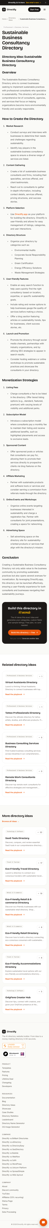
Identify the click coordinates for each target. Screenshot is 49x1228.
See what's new (32, 2)
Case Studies (7, 1112)
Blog (4, 1101)
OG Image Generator (11, 1127)
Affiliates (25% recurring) (13, 1197)
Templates (6, 1068)
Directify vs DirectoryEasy (13, 1146)
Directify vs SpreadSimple (13, 1171)
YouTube (6, 1194)
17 (41, 863)
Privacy (5, 1208)
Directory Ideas (12, 19)
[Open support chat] (43, 1222)
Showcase (6, 1108)
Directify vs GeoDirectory (13, 1149)
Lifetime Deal (7, 1079)
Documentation (8, 1098)
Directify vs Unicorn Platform (14, 1167)
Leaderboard (7, 1119)
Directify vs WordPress (12, 1164)
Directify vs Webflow (11, 1156)
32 (41, 832)
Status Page (7, 1201)
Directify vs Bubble (10, 1153)
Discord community (10, 1190)
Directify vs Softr (9, 1160)
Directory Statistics (10, 1116)
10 (41, 893)
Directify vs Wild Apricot (12, 1175)
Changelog (6, 1082)
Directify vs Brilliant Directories (15, 1138)
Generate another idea (30, 638)
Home (4, 19)
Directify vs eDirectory (11, 1142)
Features (5, 1071)
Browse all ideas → (10, 821)
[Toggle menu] (44, 9)
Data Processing (9, 1212)
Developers (7, 1086)
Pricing (5, 1075)
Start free (34, 9)
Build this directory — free (23, 632)
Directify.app (21, 214)
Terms (4, 1204)
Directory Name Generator (13, 1123)
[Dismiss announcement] (45, 2)
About (4, 1186)
